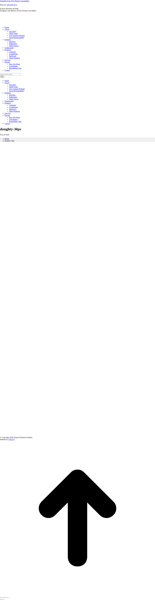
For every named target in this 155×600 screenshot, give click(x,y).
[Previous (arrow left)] (1, 599)
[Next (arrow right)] (3, 599)
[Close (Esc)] (1, 597)
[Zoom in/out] (8, 597)
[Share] (3, 597)
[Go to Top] (77, 595)
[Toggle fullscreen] (5, 597)
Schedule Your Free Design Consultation (14, 1)
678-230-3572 (12, 5)
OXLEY (11, 439)
